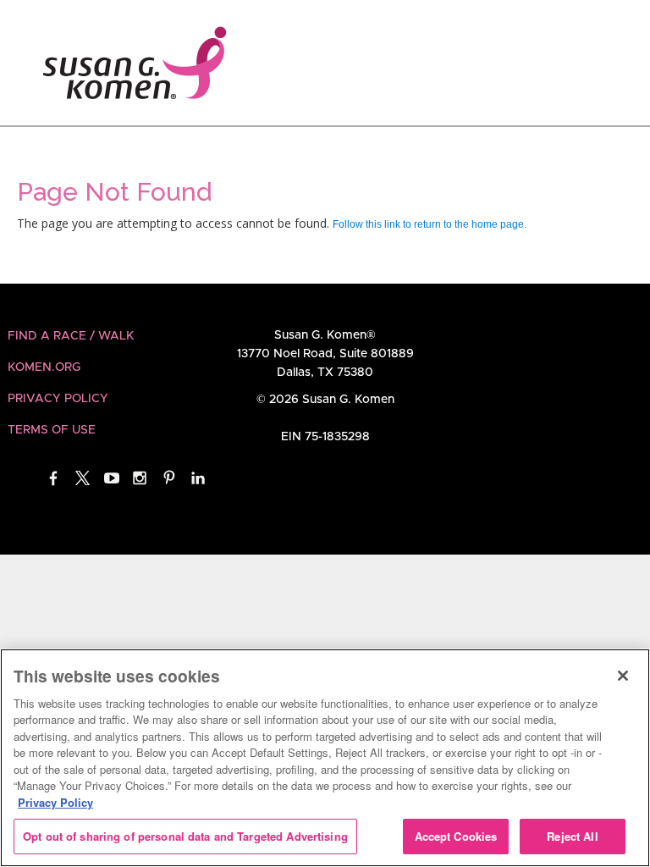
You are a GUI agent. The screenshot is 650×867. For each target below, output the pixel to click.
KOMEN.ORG (44, 367)
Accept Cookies (456, 836)
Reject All (572, 836)
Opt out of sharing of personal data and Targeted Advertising (185, 836)
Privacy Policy (58, 399)
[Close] (623, 675)
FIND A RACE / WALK (71, 336)
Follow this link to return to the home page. (429, 224)
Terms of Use (52, 430)
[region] (325, 758)
